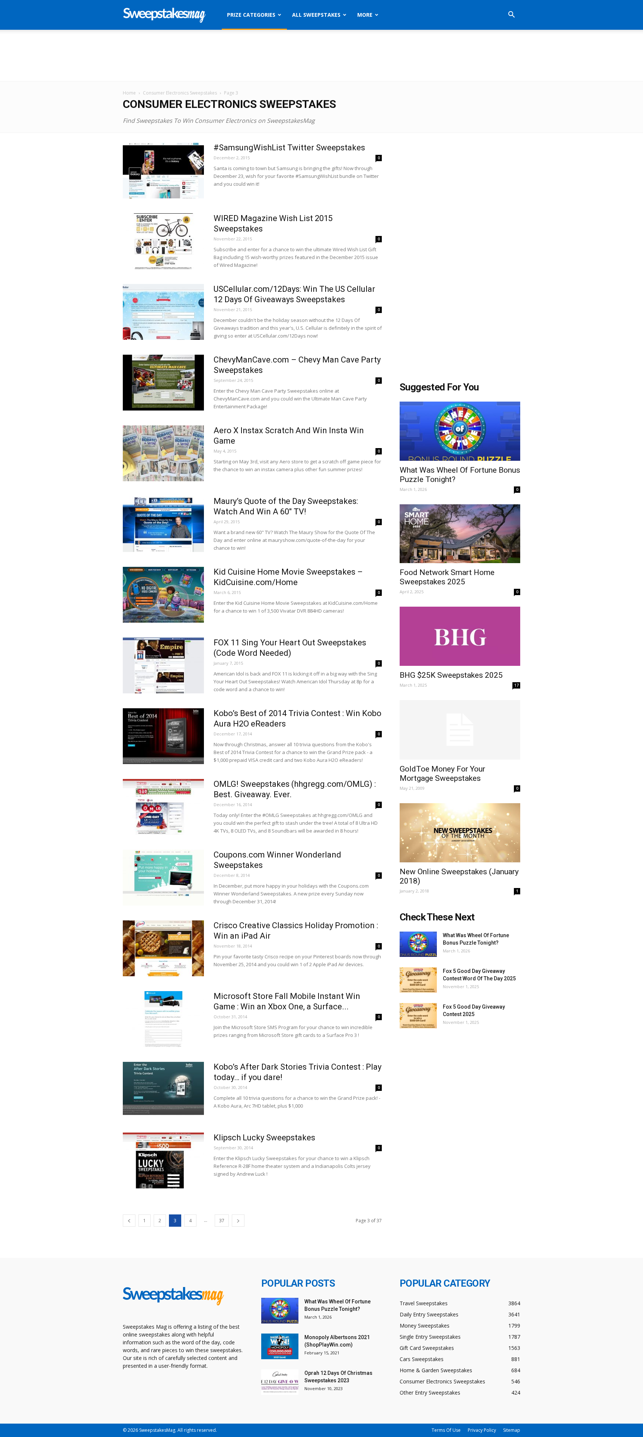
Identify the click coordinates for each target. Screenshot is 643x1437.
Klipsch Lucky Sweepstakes (264, 1137)
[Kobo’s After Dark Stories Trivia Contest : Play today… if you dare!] (163, 1090)
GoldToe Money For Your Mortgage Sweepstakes (442, 773)
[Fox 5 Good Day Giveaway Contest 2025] (418, 1016)
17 (516, 685)
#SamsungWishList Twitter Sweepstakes (289, 147)
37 (221, 1220)
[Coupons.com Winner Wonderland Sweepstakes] (163, 878)
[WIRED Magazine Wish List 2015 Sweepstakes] (163, 241)
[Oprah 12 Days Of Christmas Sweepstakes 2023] (279, 1382)
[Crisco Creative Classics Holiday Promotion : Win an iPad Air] (163, 948)
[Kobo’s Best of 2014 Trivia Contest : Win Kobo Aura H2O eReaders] (163, 736)
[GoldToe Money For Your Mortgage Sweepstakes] (460, 730)
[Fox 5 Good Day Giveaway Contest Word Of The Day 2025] (418, 980)
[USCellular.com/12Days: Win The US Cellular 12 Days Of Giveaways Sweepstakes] (163, 312)
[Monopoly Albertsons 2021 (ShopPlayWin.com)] (279, 1346)
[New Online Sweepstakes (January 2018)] (460, 832)
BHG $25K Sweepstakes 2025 (451, 675)
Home (129, 93)
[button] (511, 15)
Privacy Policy (482, 1430)
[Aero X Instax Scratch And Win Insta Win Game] (163, 453)
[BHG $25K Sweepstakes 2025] (460, 636)
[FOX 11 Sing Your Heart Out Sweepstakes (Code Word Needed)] (163, 665)
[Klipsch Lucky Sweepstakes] (163, 1160)
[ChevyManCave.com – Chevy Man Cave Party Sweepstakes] (163, 383)
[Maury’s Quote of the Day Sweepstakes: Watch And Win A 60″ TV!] (163, 524)
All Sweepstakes (316, 14)
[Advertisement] (321, 55)
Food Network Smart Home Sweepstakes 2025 (447, 577)
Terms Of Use (446, 1430)
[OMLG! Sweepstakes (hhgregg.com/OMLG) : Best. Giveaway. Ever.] (163, 807)
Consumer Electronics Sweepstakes (180, 93)
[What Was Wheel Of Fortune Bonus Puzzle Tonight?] (460, 431)
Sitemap (511, 1430)
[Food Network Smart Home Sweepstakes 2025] (460, 533)
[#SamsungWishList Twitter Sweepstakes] (163, 170)
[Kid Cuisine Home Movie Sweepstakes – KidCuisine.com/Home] (163, 595)
